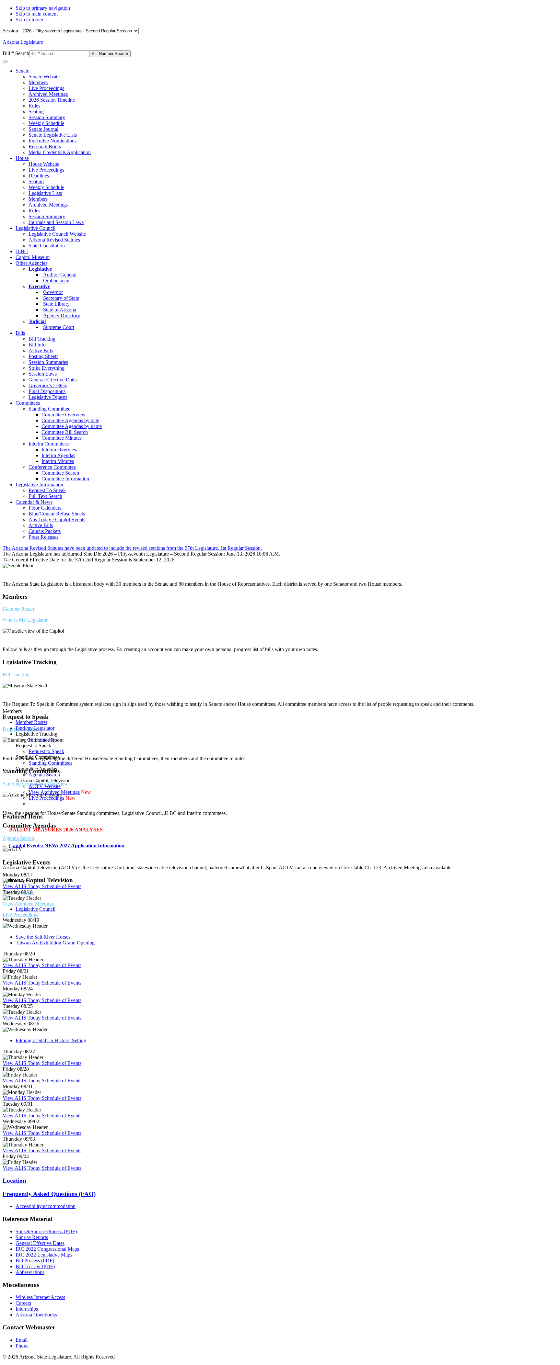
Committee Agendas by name (71, 426)
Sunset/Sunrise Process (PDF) (46, 1231)
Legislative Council (35, 228)
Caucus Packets (45, 531)
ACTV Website (45, 786)
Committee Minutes (61, 438)
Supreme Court (58, 327)
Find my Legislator (35, 728)
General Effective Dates (53, 379)
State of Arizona (59, 309)
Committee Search (60, 473)
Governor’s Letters (48, 385)
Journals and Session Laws (56, 222)
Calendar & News (34, 502)
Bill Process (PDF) (35, 1260)
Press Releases (43, 537)
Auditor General (59, 274)
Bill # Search (16, 53)
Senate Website (44, 76)
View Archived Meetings (28, 904)
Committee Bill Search (64, 432)
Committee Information (65, 478)
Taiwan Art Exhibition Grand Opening (55, 942)
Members (38, 82)
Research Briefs (45, 146)
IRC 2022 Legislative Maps (44, 1255)
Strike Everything (46, 368)
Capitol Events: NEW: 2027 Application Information (66, 845)
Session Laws (43, 374)
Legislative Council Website (57, 234)
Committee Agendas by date (70, 420)
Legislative (40, 269)
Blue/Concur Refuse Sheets (57, 513)
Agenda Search (18, 838)
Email (22, 1340)
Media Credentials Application (60, 152)
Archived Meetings (48, 94)
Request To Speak (47, 490)
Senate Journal (43, 129)
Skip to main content (37, 14)
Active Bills (41, 350)
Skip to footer (29, 19)
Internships (27, 1309)
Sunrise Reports (32, 1237)
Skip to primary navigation (43, 8)
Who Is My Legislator (25, 620)
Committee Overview (63, 414)
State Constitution (47, 245)
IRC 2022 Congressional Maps (47, 1249)
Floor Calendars (45, 508)
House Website (44, 164)
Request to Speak (46, 751)
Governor (53, 292)
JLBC (22, 251)
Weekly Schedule (46, 123)
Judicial (37, 321)
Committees (28, 403)
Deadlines (39, 175)
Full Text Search (45, 496)
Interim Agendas (58, 455)
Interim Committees (49, 443)
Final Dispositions (47, 391)
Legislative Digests (48, 397)
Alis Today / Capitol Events (57, 519)
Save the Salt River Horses (43, 937)
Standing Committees (50, 763)
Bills (20, 333)
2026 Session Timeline (52, 100)
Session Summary (47, 117)
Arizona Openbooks (36, 1314)
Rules (34, 105)
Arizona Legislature (23, 42)
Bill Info (37, 344)
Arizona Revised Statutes (54, 240)
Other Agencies (31, 263)
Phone (22, 1345)
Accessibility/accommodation (46, 1206)
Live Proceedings (46, 88)
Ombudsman (56, 280)
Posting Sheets (43, 356)
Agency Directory (61, 315)
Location (14, 1180)
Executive (39, 286)
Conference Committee (52, 467)
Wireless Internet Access (40, 1297)
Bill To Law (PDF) (35, 1266)
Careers (23, 1303)
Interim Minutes (57, 461)
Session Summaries (48, 362)
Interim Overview (59, 449)
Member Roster (18, 609)
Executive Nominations (52, 140)
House (22, 158)
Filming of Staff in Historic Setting (51, 1040)
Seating (36, 111)
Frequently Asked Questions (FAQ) (49, 1193)
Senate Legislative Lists (53, 135)
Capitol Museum (33, 257)
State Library (56, 304)
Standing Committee (49, 409)
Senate (22, 70)
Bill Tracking (42, 339)
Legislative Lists (45, 193)
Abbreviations (30, 1272)
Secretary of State (61, 298)
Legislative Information (39, 484)
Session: (12, 30)
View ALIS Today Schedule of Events (42, 886)
